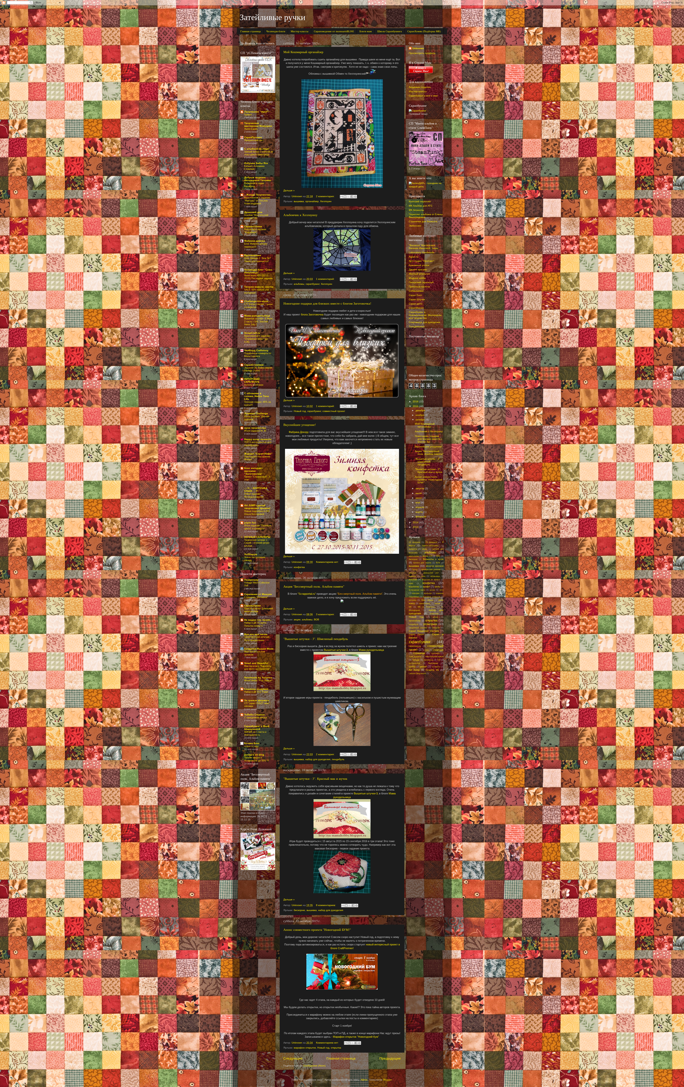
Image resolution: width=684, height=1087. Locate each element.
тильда (415, 660)
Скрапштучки (252, 605)
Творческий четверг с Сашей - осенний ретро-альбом (257, 543)
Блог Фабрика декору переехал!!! (255, 245)
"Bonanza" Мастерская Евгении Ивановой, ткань (423, 247)
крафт (426, 586)
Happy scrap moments (257, 439)
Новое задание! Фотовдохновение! (254, 495)
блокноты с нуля (433, 559)
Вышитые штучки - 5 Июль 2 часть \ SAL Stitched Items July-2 (258, 321)
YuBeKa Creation (254, 714)
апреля (420, 507)
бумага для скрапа (422, 563)
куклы (437, 586)
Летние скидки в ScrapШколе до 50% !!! (256, 759)
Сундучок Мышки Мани (258, 648)
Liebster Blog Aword (417, 673)
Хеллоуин (325, 201)
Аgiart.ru (413, 256)
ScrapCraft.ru (252, 333)
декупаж (412, 573)
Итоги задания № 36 (255, 430)
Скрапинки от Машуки (258, 594)
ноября (420, 415)
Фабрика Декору (299, 432)
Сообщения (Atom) (314, 1065)
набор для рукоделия (317, 759)
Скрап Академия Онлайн (424, 631)
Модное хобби (417, 278)
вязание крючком (435, 566)
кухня (432, 590)
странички (419, 653)
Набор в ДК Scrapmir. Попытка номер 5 (255, 624)
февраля (421, 516)
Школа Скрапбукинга (389, 31)
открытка (336, 1047)
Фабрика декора (254, 241)
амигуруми (414, 556)
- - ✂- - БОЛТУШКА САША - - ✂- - (255, 489)
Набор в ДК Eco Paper (256, 692)
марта (419, 512)
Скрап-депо (416, 303)
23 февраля (431, 542)
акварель (413, 549)
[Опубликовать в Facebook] (352, 196)
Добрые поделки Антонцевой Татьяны (257, 179)
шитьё (423, 666)
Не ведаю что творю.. (258, 620)
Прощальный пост (254, 140)
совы (426, 650)
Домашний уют (431, 573)
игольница (435, 576)
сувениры (435, 653)
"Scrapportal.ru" (306, 593)
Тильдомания (417, 326)
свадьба (436, 628)
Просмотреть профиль (422, 53)
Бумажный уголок (419, 265)
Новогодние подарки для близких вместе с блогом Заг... (428, 439)
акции (297, 619)
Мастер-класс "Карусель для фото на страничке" (257, 667)
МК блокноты (416, 210)
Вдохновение (252, 255)
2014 (416, 522)
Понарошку (251, 579)
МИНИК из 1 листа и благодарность (255, 733)
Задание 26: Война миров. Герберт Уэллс (258, 369)
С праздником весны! (255, 717)
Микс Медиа (427, 600)
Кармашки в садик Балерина (254, 185)
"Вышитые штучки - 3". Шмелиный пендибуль (315, 639)
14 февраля (414, 542)
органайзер (312, 201)
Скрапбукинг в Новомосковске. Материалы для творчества (425, 315)
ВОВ (316, 619)
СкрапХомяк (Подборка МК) (424, 31)
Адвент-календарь (430, 545)
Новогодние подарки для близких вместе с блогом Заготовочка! (327, 303)
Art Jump (414, 670)
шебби (412, 666)
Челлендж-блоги (275, 31)
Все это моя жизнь (256, 634)
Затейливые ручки (272, 16)
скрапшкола (415, 646)
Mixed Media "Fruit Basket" (258, 680)
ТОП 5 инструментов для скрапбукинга (257, 444)
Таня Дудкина (415, 656)
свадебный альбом (418, 628)
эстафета (436, 667)
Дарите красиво (418, 269)
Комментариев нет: (327, 562)
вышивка (299, 201)
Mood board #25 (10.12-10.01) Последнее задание (258, 277)
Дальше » (289, 190)
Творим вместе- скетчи (258, 287)
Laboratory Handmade (421, 252)
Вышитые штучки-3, (336, 649)
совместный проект (333, 411)
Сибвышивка (416, 291)
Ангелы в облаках (253, 384)
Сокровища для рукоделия (424, 322)
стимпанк (438, 649)
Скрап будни (416, 634)
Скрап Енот (415, 295)
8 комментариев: (326, 905)
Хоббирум (250, 554)
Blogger (387, 1079)
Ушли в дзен (251, 129)
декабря (421, 410)
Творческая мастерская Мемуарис (258, 124)
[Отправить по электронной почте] (341, 196)
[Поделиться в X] (348, 196)
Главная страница (250, 31)
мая (418, 502)
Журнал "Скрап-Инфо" (258, 453)
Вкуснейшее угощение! (299, 424)
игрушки (413, 579)
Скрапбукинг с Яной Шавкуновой (256, 727)
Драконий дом (253, 212)
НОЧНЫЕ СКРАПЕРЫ (257, 537)
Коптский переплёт (420, 201)
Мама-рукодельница (257, 315)
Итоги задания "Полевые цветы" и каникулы (257, 527)
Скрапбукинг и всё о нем (423, 95)
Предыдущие (390, 1058)
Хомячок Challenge (256, 413)
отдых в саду (251, 746)
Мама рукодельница (371, 649)
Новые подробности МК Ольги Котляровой (257, 512)
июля (419, 493)
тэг (438, 660)
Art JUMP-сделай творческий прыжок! (257, 507)
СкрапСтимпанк (254, 365)
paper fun (250, 522)
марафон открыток (305, 1047)
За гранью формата (256, 700)
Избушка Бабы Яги (256, 163)
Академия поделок (420, 87)
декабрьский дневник (431, 569)
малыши (428, 593)
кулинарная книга (417, 590)
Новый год (300, 411)
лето (441, 590)
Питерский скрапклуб (421, 282)
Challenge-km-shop (256, 301)
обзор (435, 617)
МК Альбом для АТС (420, 205)
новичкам (434, 614)
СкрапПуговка (253, 137)
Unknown (418, 48)
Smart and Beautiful (256, 663)
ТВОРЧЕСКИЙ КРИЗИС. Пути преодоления (257, 639)
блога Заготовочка (312, 314)
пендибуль (338, 759)
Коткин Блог (252, 743)
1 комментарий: (325, 279)
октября (421, 419)
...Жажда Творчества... (258, 194)
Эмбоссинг (415, 225)
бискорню (299, 910)
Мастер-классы (299, 31)
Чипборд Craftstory (256, 350)
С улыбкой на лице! (256, 148)
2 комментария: (325, 196)
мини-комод (424, 603)
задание (412, 576)
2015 (416, 406)
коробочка (414, 586)
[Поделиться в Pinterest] (355, 196)
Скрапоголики (253, 226)
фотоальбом (414, 663)
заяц (423, 576)
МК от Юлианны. (426, 607)
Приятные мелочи (419, 286)
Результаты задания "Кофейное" (255, 231)
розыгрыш (430, 624)
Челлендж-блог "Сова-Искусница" (258, 271)
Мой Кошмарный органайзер (303, 52)
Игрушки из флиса (431, 579)
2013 (416, 527)
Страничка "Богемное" (256, 597)
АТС (438, 556)
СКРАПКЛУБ (252, 380)
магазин (415, 593)
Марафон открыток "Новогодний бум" (356, 1036)
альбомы (299, 284)
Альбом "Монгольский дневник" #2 (256, 216)
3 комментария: (325, 614)
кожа (411, 583)
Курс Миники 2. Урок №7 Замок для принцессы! (257, 260)
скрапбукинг (312, 284)
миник (437, 603)
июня (419, 498)
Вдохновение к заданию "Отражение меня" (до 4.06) (257, 338)
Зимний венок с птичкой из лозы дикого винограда (258, 153)
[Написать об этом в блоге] (345, 196)
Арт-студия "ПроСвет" (421, 261)
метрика (412, 600)
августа (420, 488)
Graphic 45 (432, 670)
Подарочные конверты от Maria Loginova (257, 355)
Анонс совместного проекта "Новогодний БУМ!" (317, 929)
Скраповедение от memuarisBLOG (334, 31)
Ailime (364, 1079)
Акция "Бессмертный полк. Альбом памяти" (313, 586)
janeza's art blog (254, 754)
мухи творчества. (255, 428)
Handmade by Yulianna (258, 677)
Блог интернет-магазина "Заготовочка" (253, 471)
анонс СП (427, 556)
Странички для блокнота (423, 221)
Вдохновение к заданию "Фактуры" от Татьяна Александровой (257, 200)
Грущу (415, 569)
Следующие (293, 1058)
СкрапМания (416, 308)
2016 (416, 401)
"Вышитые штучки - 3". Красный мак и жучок (315, 778)
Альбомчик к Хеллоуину (300, 215)
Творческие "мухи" (256, 111)
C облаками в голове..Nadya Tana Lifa (256, 396)
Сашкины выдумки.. (257, 689)
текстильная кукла (434, 656)
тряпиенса (428, 660)
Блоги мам (365, 31)
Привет (248, 114)
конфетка (299, 567)
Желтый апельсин (419, 274)
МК (410, 607)
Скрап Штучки (417, 299)
